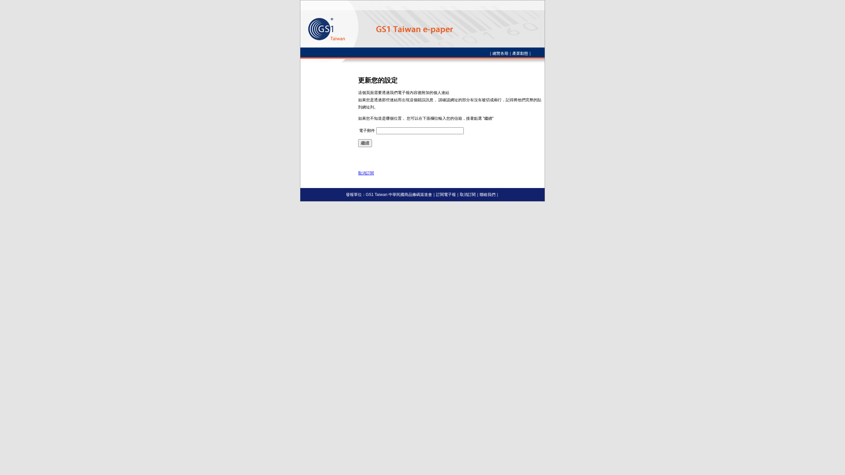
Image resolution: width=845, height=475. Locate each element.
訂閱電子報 (446, 194)
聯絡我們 (487, 194)
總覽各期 (500, 53)
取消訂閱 (366, 173)
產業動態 (520, 53)
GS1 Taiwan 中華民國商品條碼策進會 (399, 194)
